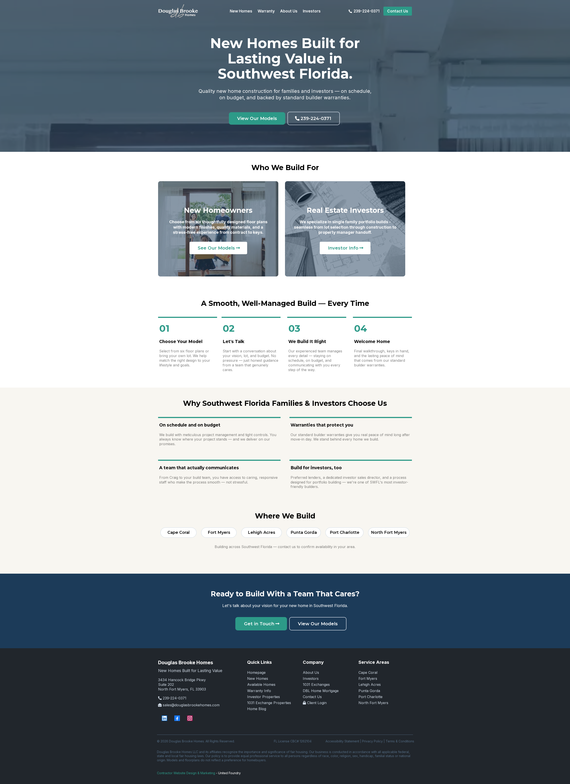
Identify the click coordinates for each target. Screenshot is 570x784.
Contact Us (312, 697)
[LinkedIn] (164, 718)
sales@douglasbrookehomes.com (191, 705)
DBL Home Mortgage (321, 691)
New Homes (257, 678)
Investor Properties (263, 697)
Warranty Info (259, 691)
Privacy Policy (372, 741)
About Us (311, 672)
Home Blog (256, 709)
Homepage (256, 672)
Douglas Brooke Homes (185, 662)
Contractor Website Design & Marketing (186, 773)
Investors (311, 678)
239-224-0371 (174, 698)
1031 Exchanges (316, 684)
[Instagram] (189, 718)
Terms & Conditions (400, 741)
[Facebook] (177, 718)
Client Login (317, 703)
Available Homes (261, 684)
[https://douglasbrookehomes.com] (178, 11)
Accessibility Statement (342, 741)
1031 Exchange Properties (269, 703)
